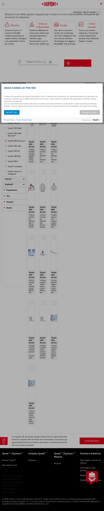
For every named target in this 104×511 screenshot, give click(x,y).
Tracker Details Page (24, 120)
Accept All (11, 112)
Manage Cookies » (90, 112)
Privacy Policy (9, 120)
